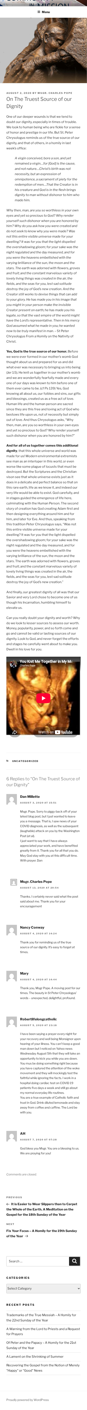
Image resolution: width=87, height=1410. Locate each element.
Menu (46, 12)
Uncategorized (25, 761)
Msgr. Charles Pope (55, 93)
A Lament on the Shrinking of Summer (35, 1357)
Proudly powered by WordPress (27, 1400)
